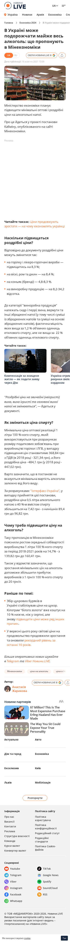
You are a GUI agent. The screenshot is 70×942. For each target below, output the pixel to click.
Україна (13, 14)
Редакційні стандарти (42, 839)
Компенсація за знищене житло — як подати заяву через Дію (21, 379)
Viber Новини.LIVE (37, 661)
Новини (27, 14)
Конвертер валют (15, 850)
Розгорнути (35, 798)
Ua (54, 5)
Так (64, 938)
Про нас (9, 816)
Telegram (13, 661)
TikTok (47, 868)
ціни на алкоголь (39, 671)
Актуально (11, 739)
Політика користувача (43, 818)
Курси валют (12, 845)
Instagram (16, 888)
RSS (45, 894)
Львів (8, 782)
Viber (13, 881)
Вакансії (9, 821)
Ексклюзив (11, 768)
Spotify (47, 881)
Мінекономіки (14, 671)
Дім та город (12, 754)
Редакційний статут (47, 833)
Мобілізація (42, 782)
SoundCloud (50, 888)
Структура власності (17, 836)
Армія (40, 14)
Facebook (15, 894)
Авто (38, 739)
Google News (51, 875)
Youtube (15, 868)
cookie (27, 938)
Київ (38, 768)
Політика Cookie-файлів (45, 848)
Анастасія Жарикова (19, 689)
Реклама (9, 831)
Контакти (10, 826)
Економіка (55, 14)
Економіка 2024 (28, 22)
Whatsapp (16, 901)
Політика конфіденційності (46, 826)
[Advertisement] (35, 178)
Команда (9, 841)
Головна (8, 22)
